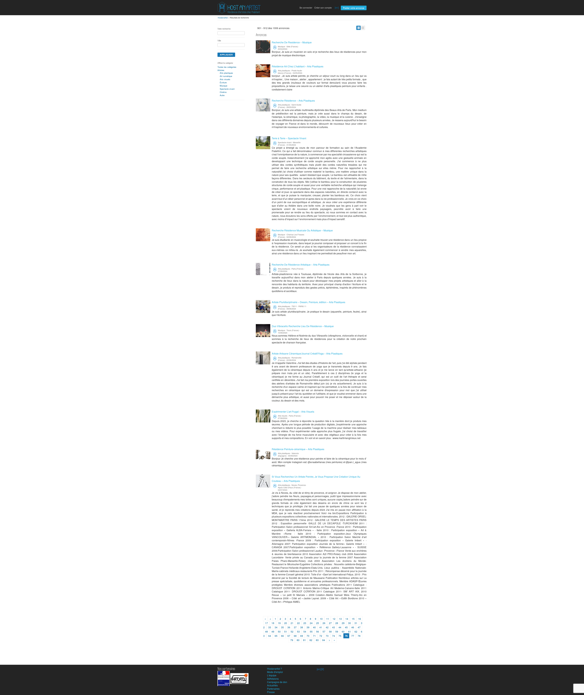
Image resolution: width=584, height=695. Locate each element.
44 (340, 627)
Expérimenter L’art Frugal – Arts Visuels (293, 411)
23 (304, 623)
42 (327, 627)
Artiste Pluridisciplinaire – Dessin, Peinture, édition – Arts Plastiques (308, 302)
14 (346, 619)
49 (272, 631)
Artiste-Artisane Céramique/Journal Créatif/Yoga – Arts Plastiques (307, 353)
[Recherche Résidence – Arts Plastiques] (263, 105)
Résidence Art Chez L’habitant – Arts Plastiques (297, 66)
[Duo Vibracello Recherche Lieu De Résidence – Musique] (263, 330)
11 (327, 619)
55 (311, 631)
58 (330, 631)
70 (308, 636)
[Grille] (363, 28)
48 (266, 631)
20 (285, 623)
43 (333, 627)
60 (343, 631)
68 (295, 636)
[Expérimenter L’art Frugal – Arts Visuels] (263, 416)
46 (352, 627)
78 (359, 636)
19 (279, 623)
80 (298, 640)
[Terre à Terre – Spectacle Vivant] (263, 142)
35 (282, 627)
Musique (223, 85)
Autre (222, 95)
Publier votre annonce (353, 7)
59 (336, 631)
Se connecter (305, 7)
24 (311, 623)
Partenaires (273, 688)
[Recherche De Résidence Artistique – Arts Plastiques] (263, 269)
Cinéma (223, 92)
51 (285, 631)
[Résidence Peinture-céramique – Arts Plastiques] (263, 453)
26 (324, 623)
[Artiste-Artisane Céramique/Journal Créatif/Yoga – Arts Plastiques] (263, 357)
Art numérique (226, 76)
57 (324, 631)
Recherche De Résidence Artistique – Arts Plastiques (300, 264)
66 (282, 636)
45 (346, 627)
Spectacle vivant (227, 88)
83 (317, 640)
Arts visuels (225, 79)
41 (320, 627)
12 (334, 619)
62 (356, 631)
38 (301, 627)
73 (327, 636)
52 (292, 631)
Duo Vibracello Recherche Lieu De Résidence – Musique (303, 326)
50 (279, 631)
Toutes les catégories (226, 67)
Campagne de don (277, 682)
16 (359, 619)
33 (269, 627)
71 (314, 636)
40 (314, 627)
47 (359, 627)
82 (310, 640)
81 (304, 640)
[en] (337, 7)
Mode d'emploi (275, 672)
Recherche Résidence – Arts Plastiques (293, 100)
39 (308, 627)
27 (330, 623)
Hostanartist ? (274, 668)
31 (356, 623)
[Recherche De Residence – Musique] (263, 46)
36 (288, 627)
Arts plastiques (226, 72)
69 (301, 636)
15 (353, 619)
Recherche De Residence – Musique (292, 42)
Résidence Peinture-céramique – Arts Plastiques (298, 449)
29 (343, 623)
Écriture (223, 82)
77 (352, 636)
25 (317, 623)
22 (298, 623)
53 (298, 631)
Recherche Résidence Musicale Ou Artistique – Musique (302, 230)
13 (340, 619)
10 (321, 619)
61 (349, 631)
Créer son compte (323, 7)
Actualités (272, 685)
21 (292, 623)
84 (323, 640)
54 (304, 631)
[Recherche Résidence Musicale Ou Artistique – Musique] (263, 234)
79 (291, 640)
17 (266, 623)
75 (340, 636)
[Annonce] (358, 28)
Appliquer (226, 54)
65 (276, 636)
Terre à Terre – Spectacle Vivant (289, 138)
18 (272, 623)
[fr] (322, 669)
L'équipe (271, 675)
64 (269, 636)
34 (276, 627)
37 (295, 627)
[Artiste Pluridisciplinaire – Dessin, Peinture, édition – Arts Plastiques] (263, 306)
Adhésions (273, 678)
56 (317, 631)
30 (349, 623)
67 (288, 636)
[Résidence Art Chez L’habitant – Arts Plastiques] (263, 70)
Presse (271, 692)
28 (336, 623)
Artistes (220, 70)
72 (320, 636)
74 (333, 636)
